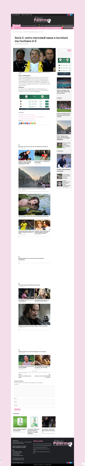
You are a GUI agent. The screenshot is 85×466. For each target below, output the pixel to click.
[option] (64, 85)
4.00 (32, 106)
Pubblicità (27, 14)
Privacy (0, 461)
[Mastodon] (29, 123)
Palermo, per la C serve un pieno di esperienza (26, 118)
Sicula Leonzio (45, 372)
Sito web (15, 405)
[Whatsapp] (33, 123)
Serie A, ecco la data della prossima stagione (24, 376)
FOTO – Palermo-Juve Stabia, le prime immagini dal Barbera (63, 137)
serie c (41, 372)
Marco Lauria (21, 459)
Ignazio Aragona (21, 458)
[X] (21, 123)
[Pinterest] (27, 123)
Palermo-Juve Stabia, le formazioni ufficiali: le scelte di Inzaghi (55, 25)
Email (15, 401)
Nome (15, 398)
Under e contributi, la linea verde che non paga (26, 114)
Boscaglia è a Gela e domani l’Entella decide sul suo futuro (42, 376)
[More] (35, 123)
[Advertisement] (42, 7)
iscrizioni (29, 372)
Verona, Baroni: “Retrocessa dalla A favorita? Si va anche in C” (48, 430)
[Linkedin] (25, 123)
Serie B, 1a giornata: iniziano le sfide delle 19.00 (40, 447)
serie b (39, 372)
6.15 (35, 106)
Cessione (26, 372)
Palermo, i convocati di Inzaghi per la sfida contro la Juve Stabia (32, 25)
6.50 (35, 101)
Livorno (33, 372)
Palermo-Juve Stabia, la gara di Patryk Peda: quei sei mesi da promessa (63, 115)
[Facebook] (19, 123)
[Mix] (31, 123)
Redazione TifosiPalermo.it (51, 433)
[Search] (60, 28)
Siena (48, 372)
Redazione (23, 14)
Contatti (31, 14)
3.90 (32, 101)
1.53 (29, 101)
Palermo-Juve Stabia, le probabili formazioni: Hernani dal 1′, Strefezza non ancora (66, 145)
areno (21, 372)
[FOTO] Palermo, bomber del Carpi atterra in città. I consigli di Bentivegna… (31, 116)
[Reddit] (23, 123)
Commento (16, 384)
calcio (23, 372)
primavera (35, 372)
